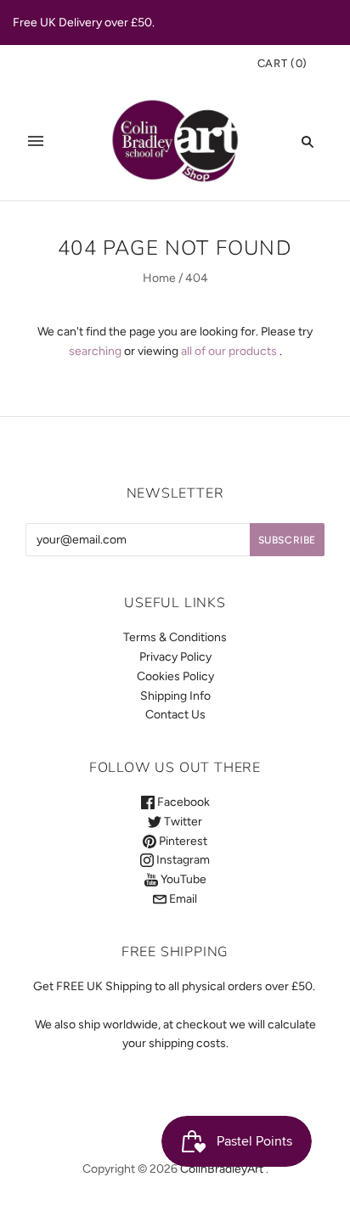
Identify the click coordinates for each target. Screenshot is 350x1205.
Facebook (182, 802)
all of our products (229, 351)
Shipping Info (175, 696)
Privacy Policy (175, 657)
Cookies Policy (175, 676)
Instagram (182, 860)
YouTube (182, 879)
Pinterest (181, 841)
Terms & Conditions (175, 637)
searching (95, 351)
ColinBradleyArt (221, 1169)
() (282, 63)
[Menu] (35, 141)
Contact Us (175, 714)
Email (182, 899)
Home (159, 278)
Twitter (181, 821)
